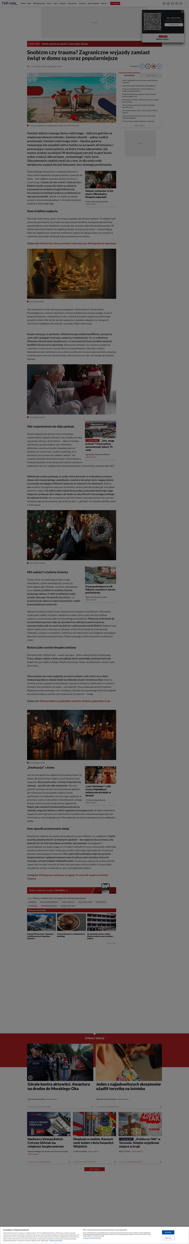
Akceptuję (168, 1232)
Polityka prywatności (55, 1240)
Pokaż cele (168, 1238)
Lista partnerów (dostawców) (92, 1238)
